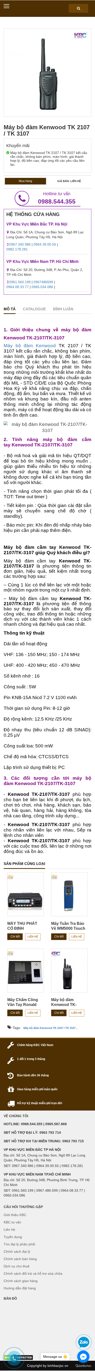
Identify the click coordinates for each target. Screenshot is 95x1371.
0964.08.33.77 (17, 287)
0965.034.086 (42, 287)
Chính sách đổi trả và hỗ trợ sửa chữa (33, 1273)
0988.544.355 (57, 198)
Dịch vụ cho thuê (16, 1266)
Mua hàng (25, 181)
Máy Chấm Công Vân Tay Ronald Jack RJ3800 (22, 1005)
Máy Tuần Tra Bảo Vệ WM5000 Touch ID (68, 928)
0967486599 (43, 282)
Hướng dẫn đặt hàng (20, 1288)
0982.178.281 (17, 249)
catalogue (34, 309)
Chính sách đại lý (17, 1251)
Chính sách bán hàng (20, 1259)
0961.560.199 (20, 282)
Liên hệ (33, 936)
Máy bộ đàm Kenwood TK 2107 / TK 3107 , (50, 1027)
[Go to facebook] (83, 1356)
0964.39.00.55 (45, 244)
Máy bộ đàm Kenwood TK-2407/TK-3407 (63, 1005)
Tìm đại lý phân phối (19, 1244)
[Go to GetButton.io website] (83, 1366)
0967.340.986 (20, 244)
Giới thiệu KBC (15, 1215)
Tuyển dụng (13, 1237)
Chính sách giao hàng (21, 1281)
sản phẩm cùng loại (24, 864)
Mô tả (10, 309)
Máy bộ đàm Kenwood (30, 345)
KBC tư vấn (12, 1222)
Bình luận (63, 309)
